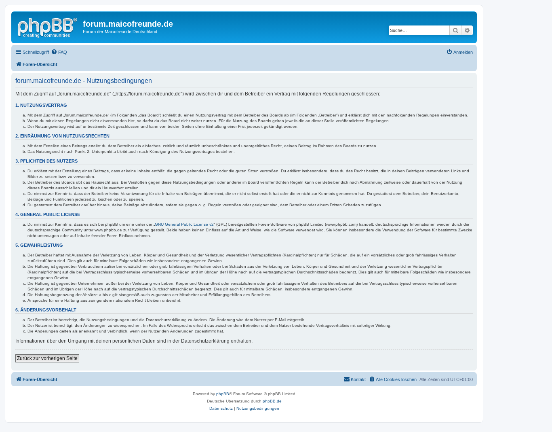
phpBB (222, 394)
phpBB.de (272, 401)
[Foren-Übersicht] (48, 26)
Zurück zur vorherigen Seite (47, 358)
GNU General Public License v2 (184, 224)
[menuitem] (59, 52)
